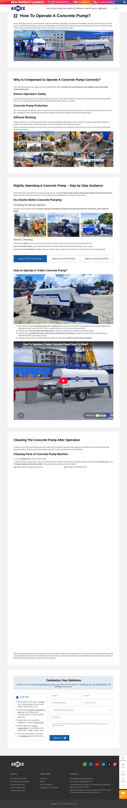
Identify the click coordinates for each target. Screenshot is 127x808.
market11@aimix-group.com (48, 684)
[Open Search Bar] (116, 8)
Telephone (123, 781)
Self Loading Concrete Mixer (19, 781)
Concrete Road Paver (17, 791)
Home (48, 8)
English (104, 8)
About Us (95, 8)
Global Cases (61, 8)
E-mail (123, 767)
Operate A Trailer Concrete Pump (30, 259)
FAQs (42, 781)
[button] (123, 786)
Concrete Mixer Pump (17, 784)
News (69, 8)
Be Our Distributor (77, 8)
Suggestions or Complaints (50, 787)
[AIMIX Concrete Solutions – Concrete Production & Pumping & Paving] (18, 8)
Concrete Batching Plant (18, 779)
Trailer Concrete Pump (17, 787)
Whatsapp (123, 760)
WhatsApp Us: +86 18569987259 (93, 684)
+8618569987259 (85, 781)
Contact (123, 796)
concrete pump (19, 101)
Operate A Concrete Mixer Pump (63, 259)
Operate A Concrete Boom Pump (96, 259)
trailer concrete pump (66, 328)
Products (54, 8)
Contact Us (87, 8)
